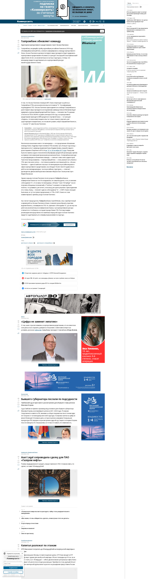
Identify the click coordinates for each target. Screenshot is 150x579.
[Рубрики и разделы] (103, 21)
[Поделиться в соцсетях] (18, 53)
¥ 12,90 (34, 25)
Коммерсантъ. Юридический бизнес (29, 472)
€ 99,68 (29, 25)
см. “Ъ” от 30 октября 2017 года (55, 150)
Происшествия (24, 394)
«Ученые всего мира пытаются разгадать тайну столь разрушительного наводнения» (45, 532)
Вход (97, 21)
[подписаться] (33, 237)
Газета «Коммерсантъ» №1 (28, 232)
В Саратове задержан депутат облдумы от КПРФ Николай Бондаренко (45, 273)
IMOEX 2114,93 (41, 25)
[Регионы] (90, 21)
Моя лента (135, 3)
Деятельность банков (26, 243)
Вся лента (130, 167)
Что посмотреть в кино (53, 25)
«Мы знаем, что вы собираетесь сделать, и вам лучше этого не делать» (45, 538)
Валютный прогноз (64, 25)
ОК (102, 31)
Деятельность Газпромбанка (27, 36)
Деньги (22, 316)
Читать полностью (49, 365)
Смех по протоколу (27, 553)
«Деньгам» (38, 330)
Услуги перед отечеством (29, 543)
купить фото (48, 99)
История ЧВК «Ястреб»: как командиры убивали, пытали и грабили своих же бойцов (50, 278)
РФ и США (73, 25)
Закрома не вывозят (28, 548)
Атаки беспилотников (83, 25)
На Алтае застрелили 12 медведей (35, 288)
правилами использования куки (55, 31)
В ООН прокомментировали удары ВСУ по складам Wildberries (43, 283)
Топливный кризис (94, 25)
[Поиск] (100, 21)
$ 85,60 (25, 25)
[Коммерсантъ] (25, 21)
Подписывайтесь (69, 224)
